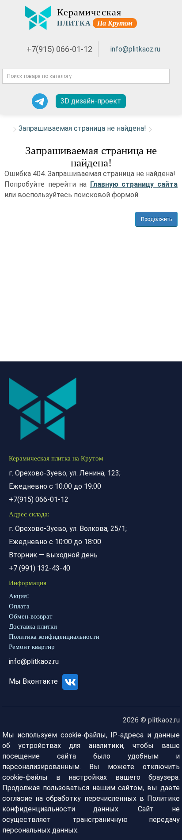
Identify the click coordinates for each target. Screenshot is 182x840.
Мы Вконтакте (34, 681)
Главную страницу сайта (134, 184)
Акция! (19, 596)
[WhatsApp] (17, 101)
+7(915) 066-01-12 (59, 49)
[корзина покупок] (167, 101)
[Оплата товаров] (151, 101)
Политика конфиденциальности (54, 636)
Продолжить (156, 219)
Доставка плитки (33, 626)
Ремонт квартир (32, 646)
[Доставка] (136, 101)
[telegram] (40, 101)
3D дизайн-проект (91, 101)
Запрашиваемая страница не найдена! (82, 128)
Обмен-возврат (31, 616)
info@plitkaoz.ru (135, 49)
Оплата (19, 606)
